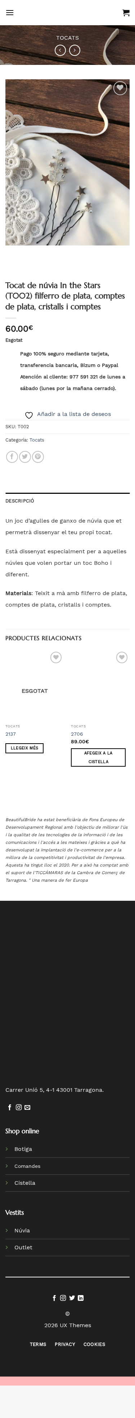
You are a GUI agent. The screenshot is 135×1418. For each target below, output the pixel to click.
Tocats (67, 37)
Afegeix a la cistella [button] (98, 757)
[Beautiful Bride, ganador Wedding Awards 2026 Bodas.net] (27, 1032)
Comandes (27, 1166)
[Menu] (9, 12)
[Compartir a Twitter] (25, 457)
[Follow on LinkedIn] (81, 1298)
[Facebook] (10, 1107)
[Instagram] (19, 1107)
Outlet (23, 1247)
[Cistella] (126, 13)
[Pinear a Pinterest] (38, 457)
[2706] (100, 685)
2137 (10, 734)
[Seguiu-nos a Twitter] (72, 1298)
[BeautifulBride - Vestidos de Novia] (68, 13)
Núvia (22, 1230)
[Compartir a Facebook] (12, 457)
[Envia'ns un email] (27, 1107)
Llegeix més (25, 748)
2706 (77, 734)
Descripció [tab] (20, 501)
